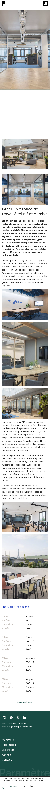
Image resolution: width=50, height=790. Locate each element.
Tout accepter (11, 786)
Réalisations (9, 745)
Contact (7, 760)
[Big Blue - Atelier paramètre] (7, 3)
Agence (6, 755)
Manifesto (8, 740)
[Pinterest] (18, 717)
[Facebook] (11, 717)
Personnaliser (28, 786)
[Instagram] (4, 717)
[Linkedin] (24, 717)
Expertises (8, 750)
